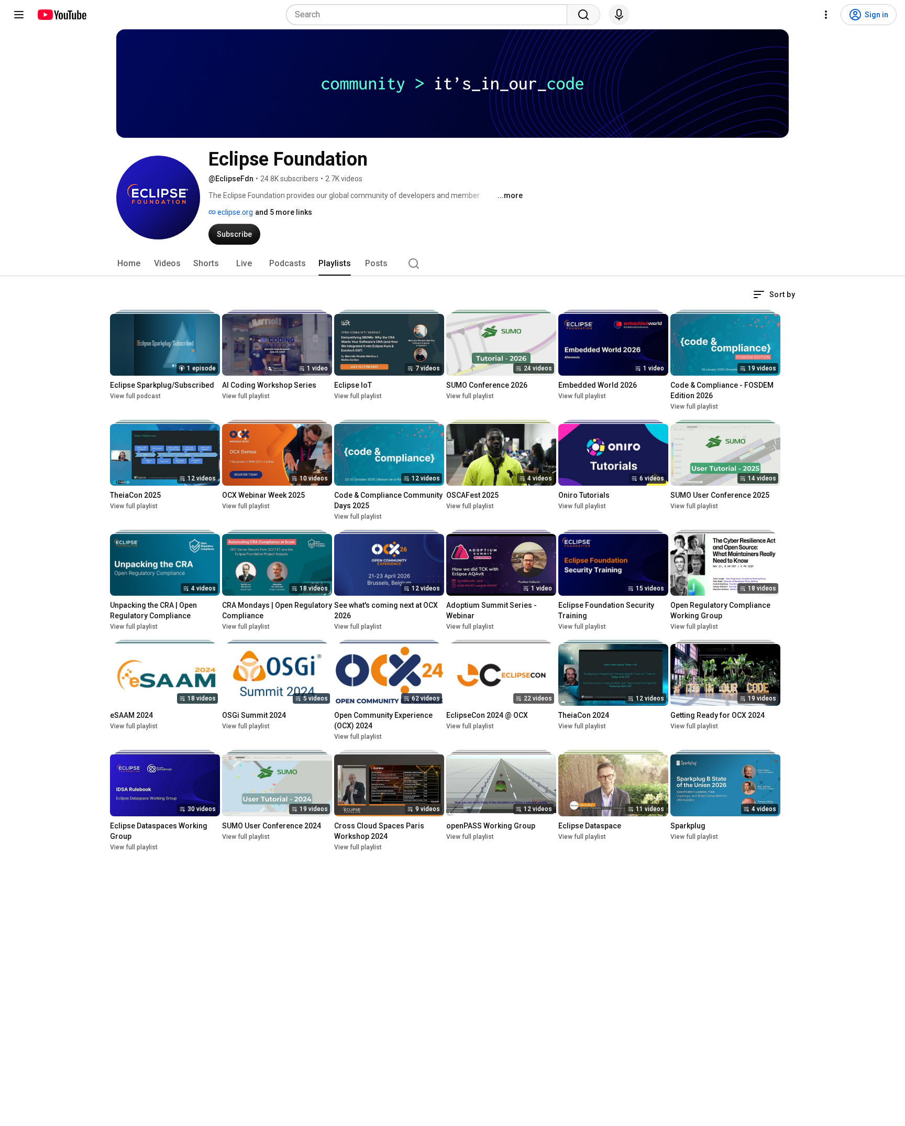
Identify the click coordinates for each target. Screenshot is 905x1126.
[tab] (128, 263)
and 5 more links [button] (283, 212)
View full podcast (135, 396)
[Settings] (826, 14)
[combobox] (430, 14)
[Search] (583, 14)
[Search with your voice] (619, 14)
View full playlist (246, 396)
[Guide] (19, 14)
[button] (774, 294)
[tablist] (452, 263)
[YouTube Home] (61, 14)
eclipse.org (234, 212)
